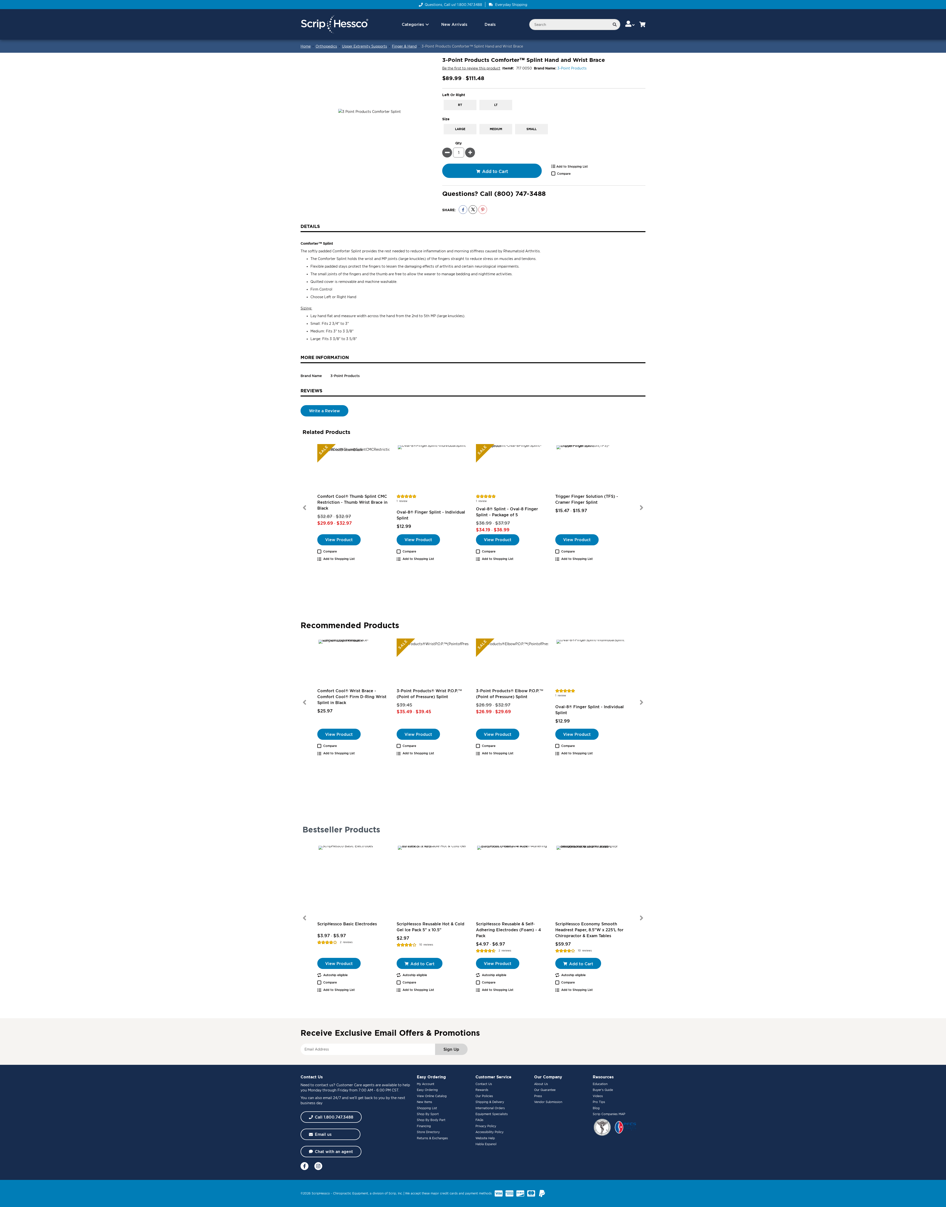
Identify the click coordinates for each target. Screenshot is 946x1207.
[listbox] (543, 105)
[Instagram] (318, 1166)
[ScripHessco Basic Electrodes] (354, 881)
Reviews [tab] (311, 390)
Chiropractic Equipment (350, 1193)
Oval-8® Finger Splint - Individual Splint (431, 515)
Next (641, 508)
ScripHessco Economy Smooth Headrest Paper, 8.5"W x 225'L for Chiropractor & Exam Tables (589, 930)
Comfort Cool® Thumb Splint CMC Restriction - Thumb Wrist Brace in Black (352, 502)
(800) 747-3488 (520, 193)
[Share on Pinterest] (482, 209)
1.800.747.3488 (469, 4)
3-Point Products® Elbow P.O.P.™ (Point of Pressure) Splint (509, 694)
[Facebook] (304, 1166)
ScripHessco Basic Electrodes (347, 924)
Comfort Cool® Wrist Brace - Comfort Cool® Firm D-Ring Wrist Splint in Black (352, 697)
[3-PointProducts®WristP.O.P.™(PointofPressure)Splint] (433, 663)
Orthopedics (326, 46)
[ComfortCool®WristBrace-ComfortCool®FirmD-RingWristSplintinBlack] (354, 663)
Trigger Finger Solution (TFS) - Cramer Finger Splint (586, 499)
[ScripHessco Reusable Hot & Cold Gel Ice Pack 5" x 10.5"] (433, 881)
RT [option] (460, 104)
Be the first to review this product (471, 68)
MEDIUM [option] (496, 129)
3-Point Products (572, 68)
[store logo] (334, 24)
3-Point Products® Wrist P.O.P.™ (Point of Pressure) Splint (429, 694)
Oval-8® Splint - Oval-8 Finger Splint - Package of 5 (507, 512)
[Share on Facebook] (463, 209)
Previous (304, 508)
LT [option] (496, 104)
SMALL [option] (531, 129)
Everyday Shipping (511, 4)
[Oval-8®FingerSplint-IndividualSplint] (433, 468)
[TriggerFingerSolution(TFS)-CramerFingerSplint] (592, 468)
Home (306, 46)
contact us (324, 1085)
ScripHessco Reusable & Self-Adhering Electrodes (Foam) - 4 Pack (508, 930)
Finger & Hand (404, 46)
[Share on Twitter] (473, 209)
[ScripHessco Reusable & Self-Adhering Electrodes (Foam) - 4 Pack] (512, 881)
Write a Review (324, 411)
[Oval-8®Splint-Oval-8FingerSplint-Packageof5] (512, 468)
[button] (630, 24)
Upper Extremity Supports (364, 46)
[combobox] (574, 24)
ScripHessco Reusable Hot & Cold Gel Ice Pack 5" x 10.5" (430, 927)
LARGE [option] (460, 129)
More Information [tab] (325, 357)
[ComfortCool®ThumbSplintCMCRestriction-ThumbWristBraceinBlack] (354, 468)
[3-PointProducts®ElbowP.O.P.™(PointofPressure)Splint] (512, 663)
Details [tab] (310, 226)
